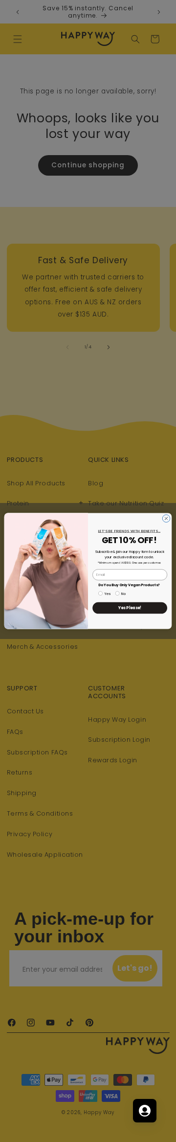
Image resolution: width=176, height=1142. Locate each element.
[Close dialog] (166, 518)
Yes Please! (130, 608)
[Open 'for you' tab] (144, 1110)
